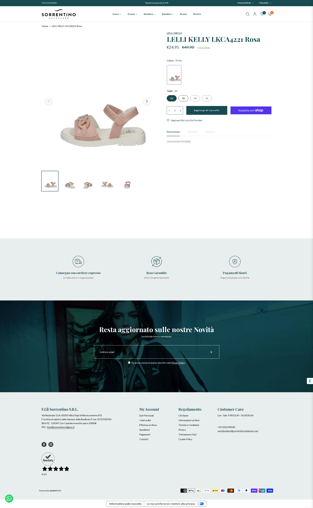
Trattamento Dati (187, 434)
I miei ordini (145, 420)
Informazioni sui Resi (189, 420)
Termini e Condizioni (189, 425)
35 (206, 98)
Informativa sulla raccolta (125, 503)
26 (171, 98)
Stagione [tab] (210, 131)
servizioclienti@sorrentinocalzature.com (238, 431)
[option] (98, 99)
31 (183, 98)
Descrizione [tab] (173, 131)
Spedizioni (144, 429)
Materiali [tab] (192, 131)
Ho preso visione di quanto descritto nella (158, 363)
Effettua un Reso (148, 425)
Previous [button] (48, 101)
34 (195, 98)
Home (45, 26)
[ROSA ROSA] (174, 75)
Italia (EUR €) (244, 3)
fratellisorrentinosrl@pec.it (61, 427)
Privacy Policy (178, 363)
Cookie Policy (185, 439)
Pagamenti (144, 434)
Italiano (263, 3)
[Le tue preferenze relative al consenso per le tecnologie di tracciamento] (310, 381)
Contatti (143, 439)
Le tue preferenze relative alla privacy (171, 503)
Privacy (182, 429)
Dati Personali (146, 415)
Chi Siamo (183, 415)
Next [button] (146, 101)
